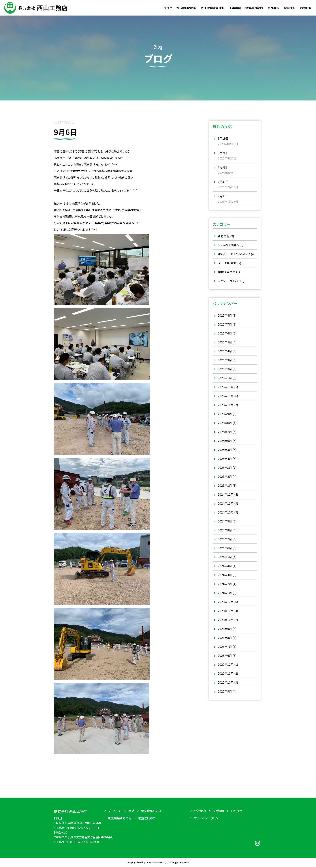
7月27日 (223, 196)
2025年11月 (226, 396)
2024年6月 (225, 548)
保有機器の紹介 (151, 811)
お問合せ (236, 811)
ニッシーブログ (227, 281)
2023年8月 (225, 637)
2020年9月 (225, 691)
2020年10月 (226, 682)
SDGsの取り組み (228, 245)
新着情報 (224, 236)
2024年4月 (225, 566)
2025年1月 (225, 485)
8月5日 (222, 167)
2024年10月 (226, 512)
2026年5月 (225, 342)
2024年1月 (225, 593)
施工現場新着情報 (119, 818)
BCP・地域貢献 (227, 263)
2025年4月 (225, 458)
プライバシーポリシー (207, 818)
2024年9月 (225, 521)
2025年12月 (226, 387)
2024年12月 (226, 494)
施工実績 (128, 811)
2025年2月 (225, 476)
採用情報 (218, 811)
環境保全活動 (226, 272)
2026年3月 (225, 360)
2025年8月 (225, 423)
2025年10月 (226, 405)
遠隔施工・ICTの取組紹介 (234, 254)
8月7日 (222, 153)
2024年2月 (225, 584)
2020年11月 (226, 673)
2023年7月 (225, 646)
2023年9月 (225, 628)
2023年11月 (226, 611)
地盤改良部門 (147, 818)
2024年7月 (225, 539)
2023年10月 (226, 619)
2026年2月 (225, 369)
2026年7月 (225, 324)
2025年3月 (225, 467)
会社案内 (200, 811)
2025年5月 (225, 449)
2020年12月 (226, 664)
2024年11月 (226, 503)
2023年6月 (225, 655)
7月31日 (223, 181)
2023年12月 (226, 602)
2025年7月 (225, 431)
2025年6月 (225, 440)
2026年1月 (225, 378)
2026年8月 (225, 315)
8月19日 (223, 138)
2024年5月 (225, 557)
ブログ (112, 811)
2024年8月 (225, 530)
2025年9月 (225, 414)
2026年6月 (225, 333)
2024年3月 (225, 575)
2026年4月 (225, 351)
